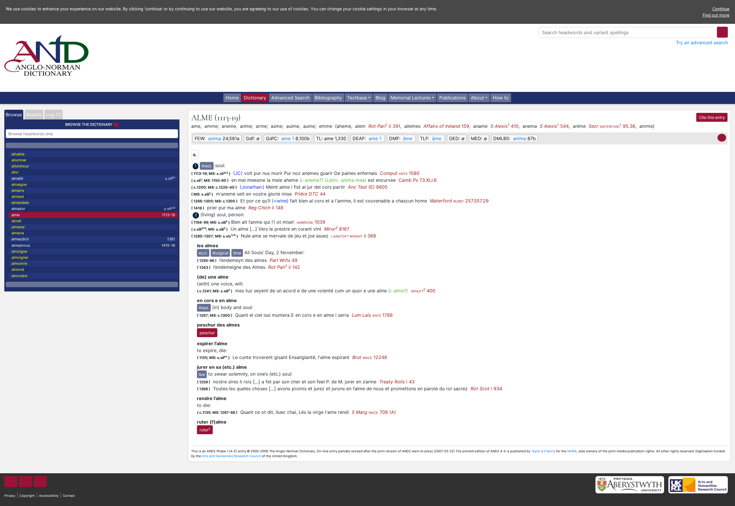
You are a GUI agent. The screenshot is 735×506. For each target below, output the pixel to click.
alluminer (19, 160)
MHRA (572, 451)
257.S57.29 (459, 201)
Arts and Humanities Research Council (231, 456)
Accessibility (49, 496)
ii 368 (353, 236)
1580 (399, 173)
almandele (20, 202)
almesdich (93, 239)
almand (17, 196)
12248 (369, 357)
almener (18, 227)
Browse (14, 114)
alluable (17, 154)
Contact (69, 496)
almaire (17, 190)
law (202, 374)
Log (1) (53, 114)
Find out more (716, 15)
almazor (93, 208)
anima (214, 138)
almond (17, 269)
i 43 (397, 382)
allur (15, 172)
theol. (207, 165)
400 (423, 290)
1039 (311, 222)
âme (407, 138)
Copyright (27, 496)
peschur (207, 332)
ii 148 (265, 207)
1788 (372, 315)
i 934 (486, 388)
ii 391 (384, 126)
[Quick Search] (722, 32)
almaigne (19, 184)
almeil (16, 221)
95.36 (612, 126)
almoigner (19, 257)
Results (34, 114)
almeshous (93, 245)
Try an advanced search (702, 42)
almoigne (19, 251)
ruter (205, 429)
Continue (720, 8)
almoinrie (19, 263)
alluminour (20, 166)
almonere (19, 276)
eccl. (203, 252)
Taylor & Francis (543, 451)
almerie (17, 233)
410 (504, 126)
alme (93, 215)
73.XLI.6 (418, 180)
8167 (336, 229)
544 (554, 126)
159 (446, 126)
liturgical (220, 252)
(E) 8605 (368, 187)
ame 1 (287, 138)
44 (310, 194)
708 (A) (374, 412)
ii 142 (284, 267)
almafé (93, 178)
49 (283, 260)
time (237, 252)
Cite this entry (712, 117)
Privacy (9, 496)
